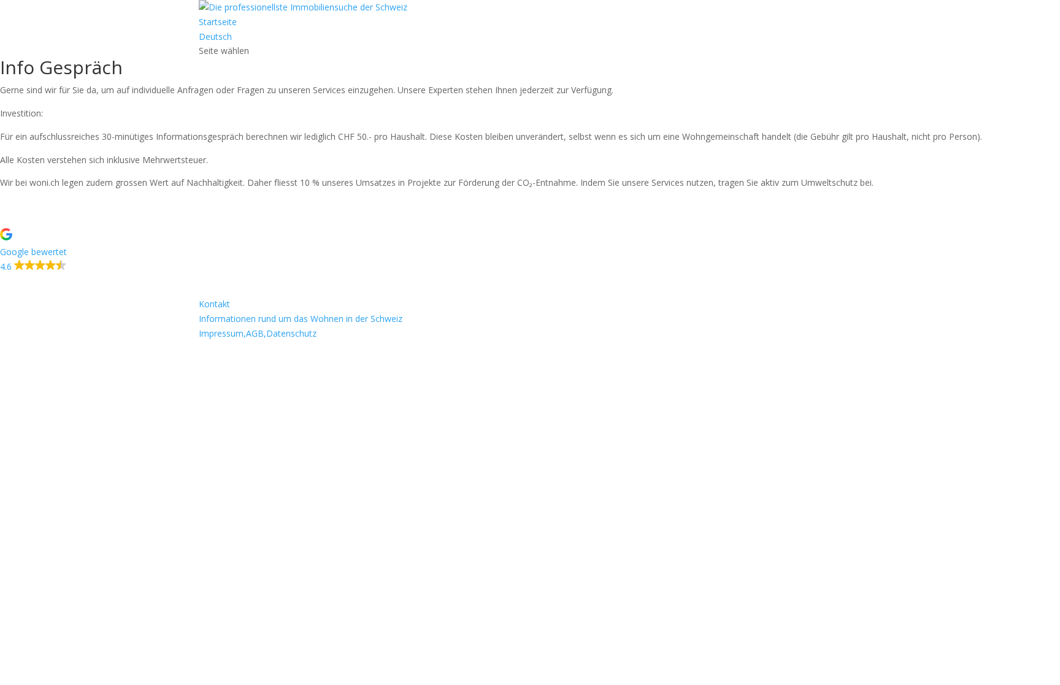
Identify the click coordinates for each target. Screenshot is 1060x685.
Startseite (218, 22)
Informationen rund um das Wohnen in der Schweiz (300, 318)
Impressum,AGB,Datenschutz (258, 333)
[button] (530, 251)
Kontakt (214, 304)
